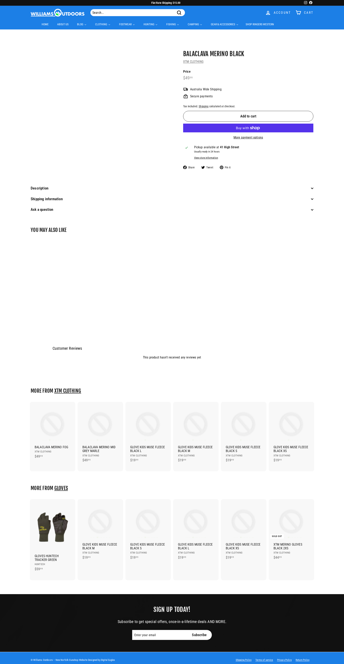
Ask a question (42, 209)
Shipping (203, 106)
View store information (206, 157)
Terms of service (264, 659)
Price (187, 71)
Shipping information (47, 199)
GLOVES (61, 488)
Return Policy (302, 659)
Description (39, 188)
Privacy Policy (284, 659)
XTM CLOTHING (193, 61)
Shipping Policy (243, 659)
